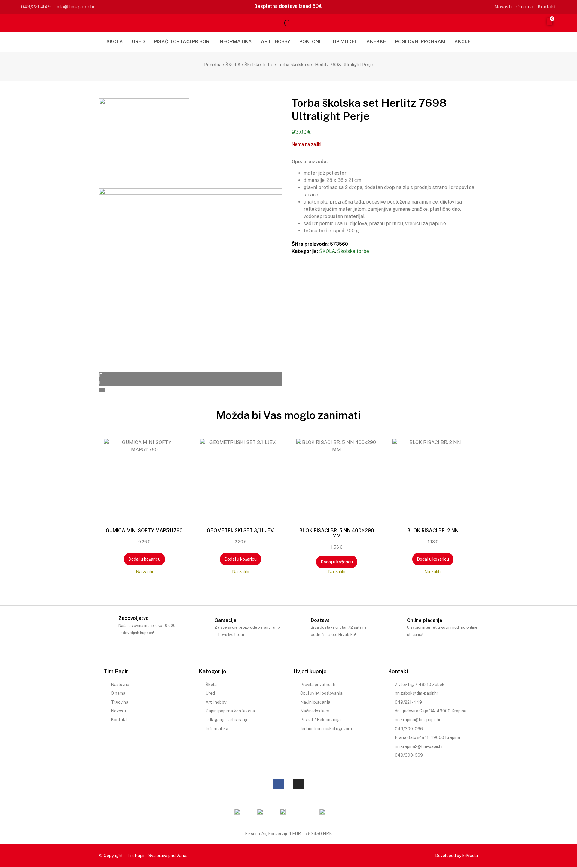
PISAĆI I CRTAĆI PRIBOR (181, 41)
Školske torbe (258, 64)
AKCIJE (462, 41)
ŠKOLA (114, 41)
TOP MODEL (343, 41)
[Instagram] (298, 784)
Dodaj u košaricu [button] (144, 559)
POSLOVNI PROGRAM (420, 41)
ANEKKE (376, 41)
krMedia (470, 855)
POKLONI (309, 41)
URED (138, 41)
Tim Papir (136, 855)
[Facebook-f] (278, 784)
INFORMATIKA (235, 41)
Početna (212, 64)
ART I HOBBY (275, 41)
